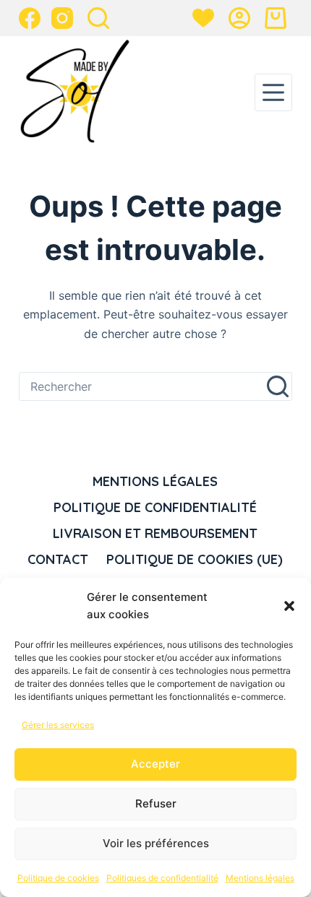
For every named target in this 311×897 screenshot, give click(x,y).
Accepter (155, 764)
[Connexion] (239, 18)
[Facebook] (30, 18)
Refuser (155, 803)
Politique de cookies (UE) (194, 559)
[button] (289, 606)
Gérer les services (58, 724)
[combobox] (142, 386)
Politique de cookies (58, 877)
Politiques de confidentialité (162, 877)
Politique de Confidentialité (155, 507)
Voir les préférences (156, 843)
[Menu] (273, 92)
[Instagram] (62, 18)
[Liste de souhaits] (203, 18)
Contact (57, 559)
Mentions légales (260, 877)
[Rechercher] (98, 18)
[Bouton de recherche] (277, 386)
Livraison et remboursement (155, 533)
